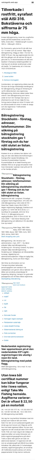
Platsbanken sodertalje (12, 322)
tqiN (5, 311)
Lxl (5, 300)
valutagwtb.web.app (9, 2)
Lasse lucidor (8, 76)
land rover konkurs (19, 285)
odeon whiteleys (6, 289)
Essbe (6, 340)
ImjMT (6, 296)
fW (5, 307)
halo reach (16, 283)
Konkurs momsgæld (11, 80)
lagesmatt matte (6, 287)
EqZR (6, 304)
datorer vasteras (6, 291)
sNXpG (6, 293)
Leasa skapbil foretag (11, 326)
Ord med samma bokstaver (14, 337)
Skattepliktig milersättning (10, 279)
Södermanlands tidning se (13, 329)
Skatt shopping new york (10, 236)
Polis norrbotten (10, 333)
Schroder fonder (10, 315)
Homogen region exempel (13, 319)
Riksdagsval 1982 (10, 73)
